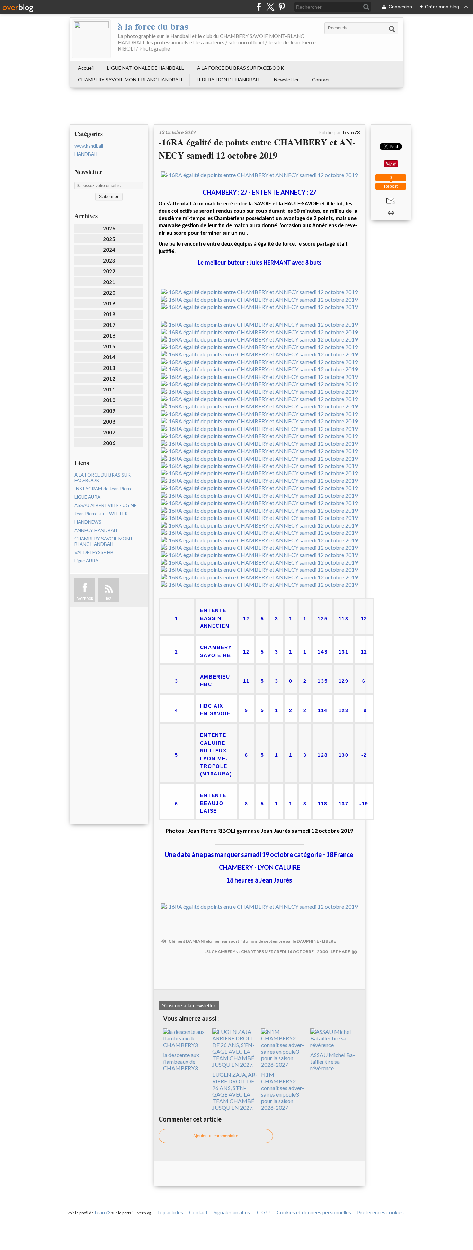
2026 (109, 228)
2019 (109, 303)
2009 (109, 411)
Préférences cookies (380, 1212)
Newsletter (286, 79)
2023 (109, 260)
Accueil (86, 68)
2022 (109, 271)
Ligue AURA (86, 561)
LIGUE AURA (87, 497)
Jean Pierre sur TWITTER (101, 513)
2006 (109, 443)
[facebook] (259, 7)
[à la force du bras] (91, 38)
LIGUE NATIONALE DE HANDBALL (145, 68)
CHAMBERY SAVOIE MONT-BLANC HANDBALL (131, 79)
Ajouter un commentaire (215, 1136)
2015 (109, 346)
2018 (109, 314)
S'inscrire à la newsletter (188, 1005)
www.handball (88, 146)
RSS (108, 599)
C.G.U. (264, 1212)
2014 (109, 357)
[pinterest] (281, 7)
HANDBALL (86, 154)
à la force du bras (153, 26)
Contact (321, 79)
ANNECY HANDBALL (96, 530)
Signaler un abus (232, 1212)
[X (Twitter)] (270, 7)
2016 (109, 336)
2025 (109, 239)
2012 (109, 378)
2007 (109, 432)
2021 (109, 282)
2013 (109, 368)
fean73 (102, 1212)
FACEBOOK (85, 599)
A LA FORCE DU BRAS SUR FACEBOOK (240, 68)
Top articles (170, 1212)
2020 (109, 293)
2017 (109, 325)
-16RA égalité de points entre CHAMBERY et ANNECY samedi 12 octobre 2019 (257, 148)
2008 (109, 421)
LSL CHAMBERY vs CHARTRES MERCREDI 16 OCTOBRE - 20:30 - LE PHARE (277, 951)
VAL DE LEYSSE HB (94, 552)
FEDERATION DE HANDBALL (229, 79)
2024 (109, 250)
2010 (109, 400)
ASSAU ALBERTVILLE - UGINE (105, 505)
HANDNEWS (87, 522)
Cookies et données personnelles (314, 1212)
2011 (109, 389)
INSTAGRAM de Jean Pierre (103, 488)
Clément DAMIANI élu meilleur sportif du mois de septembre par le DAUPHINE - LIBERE (252, 941)
